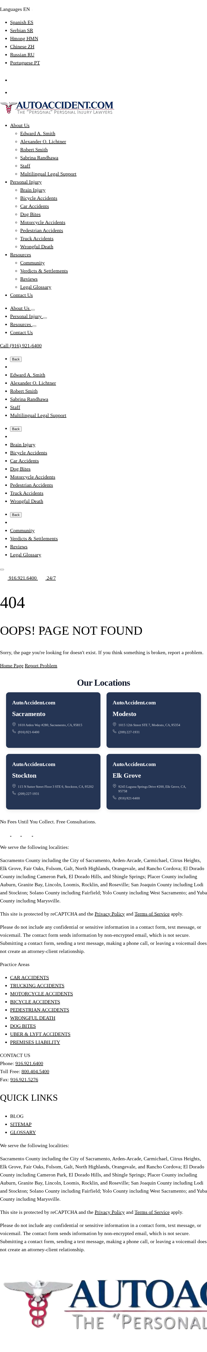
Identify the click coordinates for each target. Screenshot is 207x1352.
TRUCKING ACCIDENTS (37, 985)
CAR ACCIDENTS (29, 977)
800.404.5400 (35, 1071)
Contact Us (21, 295)
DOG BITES (23, 1026)
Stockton (24, 775)
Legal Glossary (35, 287)
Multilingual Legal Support (48, 174)
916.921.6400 (23, 578)
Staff (25, 165)
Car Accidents (34, 206)
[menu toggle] (2, 569)
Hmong (24, 38)
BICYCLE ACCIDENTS (35, 1001)
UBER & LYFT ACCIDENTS (40, 1034)
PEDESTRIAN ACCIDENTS (39, 1010)
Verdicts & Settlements (44, 271)
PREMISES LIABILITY (35, 1042)
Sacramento (28, 714)
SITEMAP (21, 1124)
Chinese (22, 46)
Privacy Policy (110, 914)
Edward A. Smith (37, 133)
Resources (20, 254)
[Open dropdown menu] (33, 310)
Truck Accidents (37, 238)
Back (16, 359)
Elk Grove (127, 775)
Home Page (11, 665)
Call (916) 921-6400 (21, 345)
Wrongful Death (36, 246)
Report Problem (41, 665)
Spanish (21, 22)
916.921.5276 (24, 1079)
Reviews (29, 279)
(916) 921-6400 (28, 732)
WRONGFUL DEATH (32, 1018)
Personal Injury (26, 182)
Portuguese (25, 62)
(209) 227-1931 (129, 732)
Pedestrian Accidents (41, 230)
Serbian (21, 30)
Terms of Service (152, 914)
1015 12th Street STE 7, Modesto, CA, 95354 (149, 725)
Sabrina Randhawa (39, 157)
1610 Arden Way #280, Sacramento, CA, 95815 (50, 725)
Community (32, 262)
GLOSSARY (23, 1132)
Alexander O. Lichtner (43, 141)
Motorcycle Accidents (42, 222)
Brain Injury (32, 190)
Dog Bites (30, 214)
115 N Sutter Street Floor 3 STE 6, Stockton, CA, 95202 (56, 787)
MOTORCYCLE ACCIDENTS (41, 993)
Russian (22, 54)
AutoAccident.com (33, 702)
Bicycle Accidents (38, 198)
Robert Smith (34, 149)
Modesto (124, 714)
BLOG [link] (16, 1116)
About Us (20, 125)
